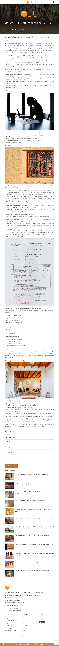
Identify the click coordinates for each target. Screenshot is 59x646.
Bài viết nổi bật (10, 470)
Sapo (41, 644)
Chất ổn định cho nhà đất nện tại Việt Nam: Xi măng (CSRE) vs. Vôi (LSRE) (34, 544)
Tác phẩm (24, 625)
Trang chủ (24, 618)
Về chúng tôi (25, 620)
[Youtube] (40, 622)
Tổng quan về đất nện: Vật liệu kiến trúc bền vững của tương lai (31, 474)
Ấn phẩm (24, 623)
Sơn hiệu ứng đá (8, 625)
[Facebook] (43, 622)
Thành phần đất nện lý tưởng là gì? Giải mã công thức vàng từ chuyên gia (34, 535)
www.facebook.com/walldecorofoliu (15, 602)
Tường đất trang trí (9, 618)
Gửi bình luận (11, 465)
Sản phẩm (24, 628)
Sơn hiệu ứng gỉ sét (9, 628)
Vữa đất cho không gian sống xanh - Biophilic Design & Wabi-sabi (32, 570)
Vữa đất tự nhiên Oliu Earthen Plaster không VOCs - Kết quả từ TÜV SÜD (34, 562)
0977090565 (10, 597)
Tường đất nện (8, 623)
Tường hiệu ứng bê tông (10, 620)
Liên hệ (23, 638)
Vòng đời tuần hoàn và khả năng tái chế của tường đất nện (30, 500)
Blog (23, 635)
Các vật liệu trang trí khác (10, 630)
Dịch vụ (23, 630)
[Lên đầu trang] (54, 643)
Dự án (23, 633)
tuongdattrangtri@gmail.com (13, 600)
